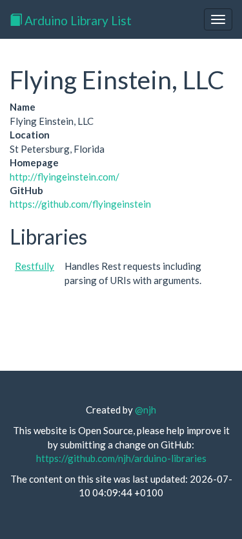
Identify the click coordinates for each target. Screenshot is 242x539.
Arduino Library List (77, 20)
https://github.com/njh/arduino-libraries (121, 458)
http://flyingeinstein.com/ (64, 176)
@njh (145, 409)
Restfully (34, 266)
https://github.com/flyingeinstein (80, 204)
